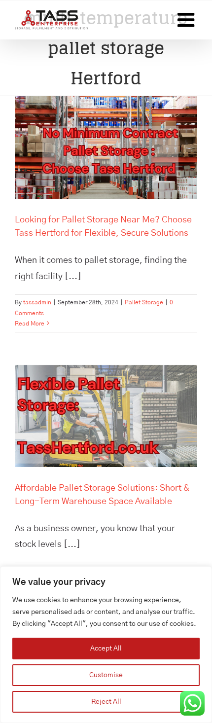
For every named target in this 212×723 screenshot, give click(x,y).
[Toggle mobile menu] (187, 20)
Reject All (106, 701)
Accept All (106, 648)
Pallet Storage (144, 302)
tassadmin (37, 302)
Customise (106, 675)
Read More (29, 323)
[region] (106, 644)
